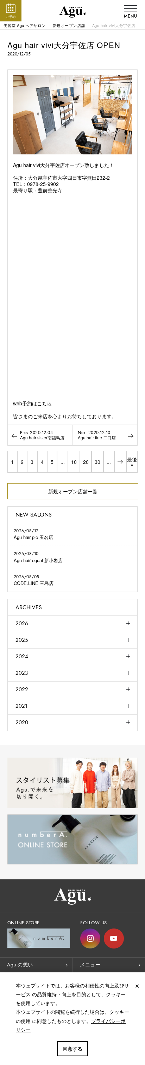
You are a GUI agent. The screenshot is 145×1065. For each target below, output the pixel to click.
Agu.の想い (20, 964)
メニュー (90, 964)
